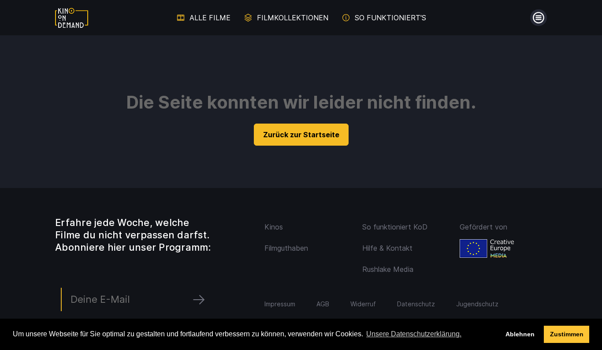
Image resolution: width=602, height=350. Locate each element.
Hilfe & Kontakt (387, 248)
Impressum (279, 304)
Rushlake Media (387, 269)
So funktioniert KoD (394, 226)
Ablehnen (520, 334)
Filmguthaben (286, 248)
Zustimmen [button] (566, 334)
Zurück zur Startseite (301, 134)
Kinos (273, 226)
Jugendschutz (477, 304)
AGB (322, 304)
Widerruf (363, 304)
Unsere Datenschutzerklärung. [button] (413, 334)
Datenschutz (416, 304)
